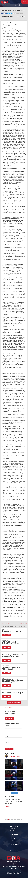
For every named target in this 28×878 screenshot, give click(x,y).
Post (10, 13)
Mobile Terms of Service (11, 873)
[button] (5, 819)
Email (15, 13)
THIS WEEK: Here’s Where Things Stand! (11, 668)
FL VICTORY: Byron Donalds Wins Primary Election (12, 681)
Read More (7, 635)
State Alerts (4, 629)
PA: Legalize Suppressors (11, 631)
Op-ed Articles (4, 8)
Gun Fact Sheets (14, 847)
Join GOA (24, 2)
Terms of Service (14, 849)
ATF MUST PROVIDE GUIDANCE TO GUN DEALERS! (13, 643)
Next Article (23, 623)
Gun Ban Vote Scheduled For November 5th (10, 713)
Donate (14, 840)
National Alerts (5, 640)
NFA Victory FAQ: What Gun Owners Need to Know (12, 655)
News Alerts (14, 839)
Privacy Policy (14, 850)
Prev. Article (5, 623)
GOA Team (14, 829)
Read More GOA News (14, 702)
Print (21, 13)
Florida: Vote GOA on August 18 (13, 693)
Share (4, 13)
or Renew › (24, 5)
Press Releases (14, 831)
